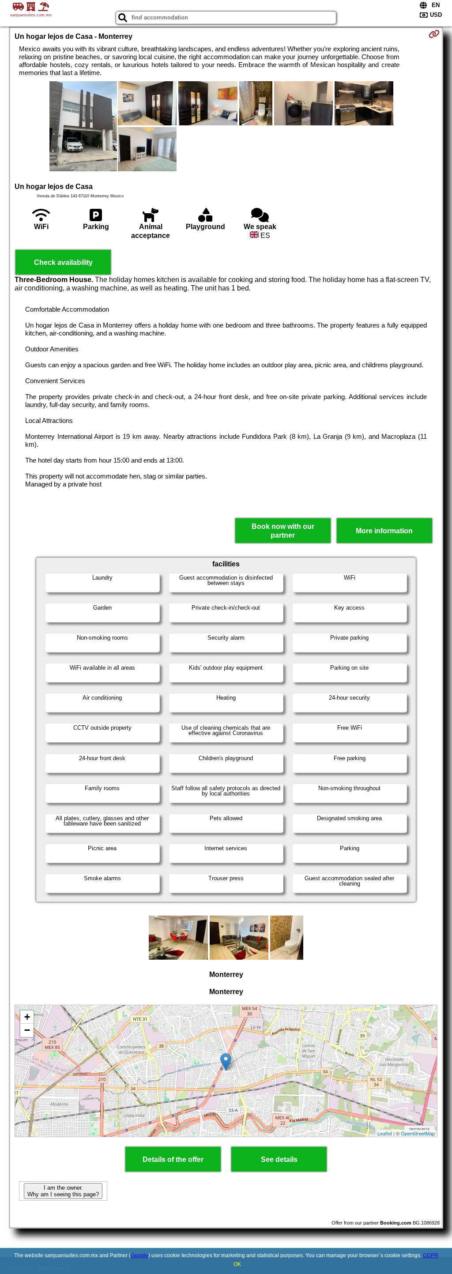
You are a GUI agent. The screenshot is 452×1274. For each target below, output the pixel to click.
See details (279, 1159)
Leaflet (384, 1133)
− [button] (27, 1030)
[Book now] (434, 34)
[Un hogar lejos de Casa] (83, 127)
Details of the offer (173, 1159)
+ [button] (27, 1016)
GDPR (430, 1255)
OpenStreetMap (418, 1133)
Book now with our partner (283, 531)
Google (139, 1255)
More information (384, 531)
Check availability (63, 262)
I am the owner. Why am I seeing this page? (63, 1191)
